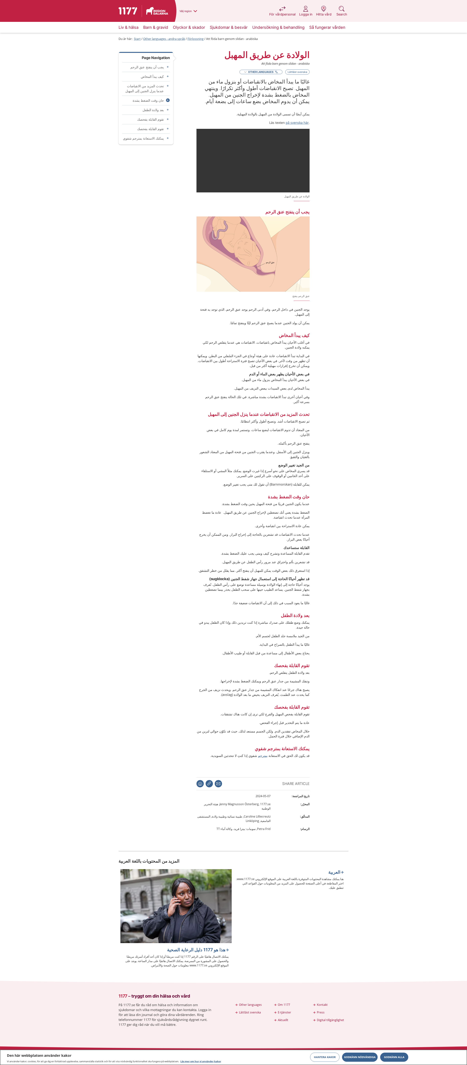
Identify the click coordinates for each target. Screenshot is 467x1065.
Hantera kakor (325, 1057)
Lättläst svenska (297, 71)
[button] (200, 783)
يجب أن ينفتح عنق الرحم (147, 67)
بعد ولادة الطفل (153, 110)
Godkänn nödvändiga (360, 1057)
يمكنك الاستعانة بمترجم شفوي (143, 138)
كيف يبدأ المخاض (152, 76)
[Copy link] (209, 783)
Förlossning (196, 39)
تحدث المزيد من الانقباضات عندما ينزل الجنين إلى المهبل (144, 88)
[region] (233, 1057)
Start (137, 39)
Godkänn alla (394, 1057)
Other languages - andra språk (164, 39)
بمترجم (263, 755)
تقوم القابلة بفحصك (150, 119)
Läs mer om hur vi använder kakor (200, 1061)
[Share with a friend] (218, 783)
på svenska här (297, 122)
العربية (334, 872)
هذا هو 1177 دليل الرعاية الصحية (196, 949)
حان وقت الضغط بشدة (148, 100)
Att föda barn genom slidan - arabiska (232, 39)
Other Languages (260, 71)
